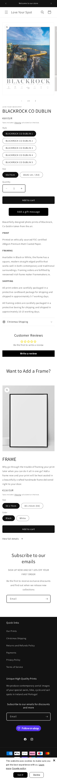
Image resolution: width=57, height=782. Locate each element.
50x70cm (10, 174)
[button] (6, 12)
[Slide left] (21, 100)
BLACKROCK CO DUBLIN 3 (19, 148)
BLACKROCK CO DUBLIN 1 (19, 133)
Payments (11, 652)
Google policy (19, 768)
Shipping (17, 123)
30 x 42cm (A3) (32, 505)
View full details (10, 538)
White (23, 518)
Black (9, 518)
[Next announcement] (51, 3)
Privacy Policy (13, 659)
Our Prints (11, 631)
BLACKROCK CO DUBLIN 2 (19, 140)
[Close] (54, 760)
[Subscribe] (46, 599)
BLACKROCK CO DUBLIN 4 (19, 155)
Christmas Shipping (16, 638)
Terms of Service (14, 667)
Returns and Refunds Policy (20, 645)
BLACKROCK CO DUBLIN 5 (19, 162)
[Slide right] (35, 100)
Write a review (28, 353)
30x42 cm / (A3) (31, 174)
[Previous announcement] (5, 3)
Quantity (6, 182)
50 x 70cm (11, 505)
